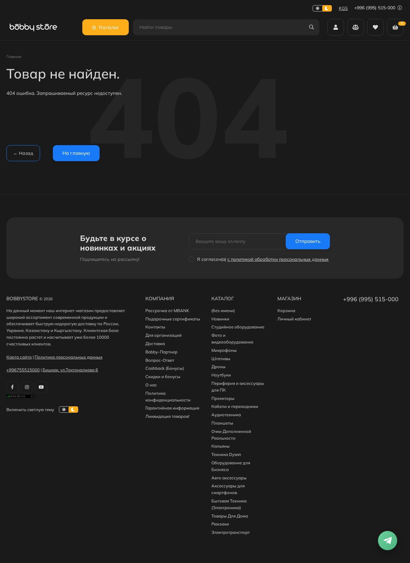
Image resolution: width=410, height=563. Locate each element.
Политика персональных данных (68, 357)
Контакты (155, 326)
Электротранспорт (230, 532)
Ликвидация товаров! (167, 416)
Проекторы (222, 398)
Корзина (286, 310)
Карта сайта (19, 357)
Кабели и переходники (234, 406)
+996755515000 (23, 369)
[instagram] (27, 387)
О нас (151, 384)
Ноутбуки (221, 374)
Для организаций (163, 335)
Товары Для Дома (229, 515)
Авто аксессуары (229, 477)
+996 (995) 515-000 (375, 8)
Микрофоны (224, 350)
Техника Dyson (226, 454)
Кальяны (220, 446)
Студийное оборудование (237, 326)
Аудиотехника (226, 414)
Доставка (155, 343)
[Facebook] (12, 387)
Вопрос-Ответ (159, 360)
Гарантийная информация (172, 407)
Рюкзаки (220, 523)
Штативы (220, 358)
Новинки (220, 318)
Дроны (218, 366)
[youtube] (41, 387)
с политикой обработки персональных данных (278, 259)
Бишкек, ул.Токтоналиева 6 (70, 369)
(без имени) (223, 310)
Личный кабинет (294, 318)
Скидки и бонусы (162, 376)
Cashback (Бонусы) (164, 368)
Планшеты (222, 423)
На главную (76, 153)
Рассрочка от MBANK (167, 310)
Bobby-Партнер (161, 351)
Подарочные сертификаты (172, 318)
